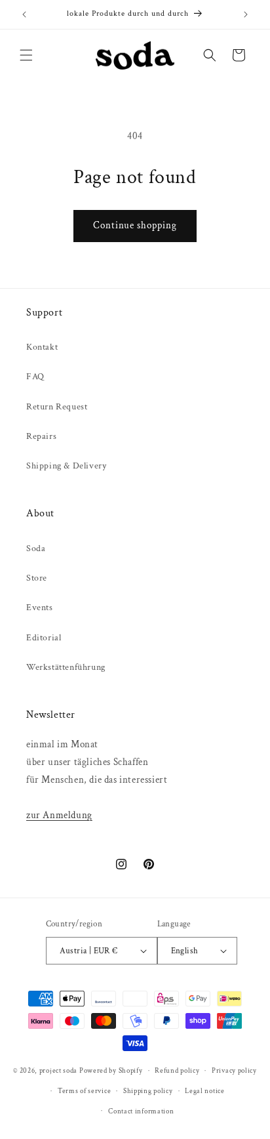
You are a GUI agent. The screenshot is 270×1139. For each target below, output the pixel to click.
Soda (35, 548)
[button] (26, 55)
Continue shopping (135, 225)
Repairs (41, 436)
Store (36, 578)
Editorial (43, 638)
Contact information (141, 1111)
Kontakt (42, 347)
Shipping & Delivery (66, 466)
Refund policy (177, 1070)
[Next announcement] (245, 14)
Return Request (56, 407)
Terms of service (84, 1091)
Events (39, 607)
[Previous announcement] (24, 14)
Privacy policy (234, 1070)
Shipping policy (148, 1091)
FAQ (35, 377)
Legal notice (204, 1091)
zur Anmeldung (59, 815)
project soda (58, 1070)
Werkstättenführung (66, 667)
